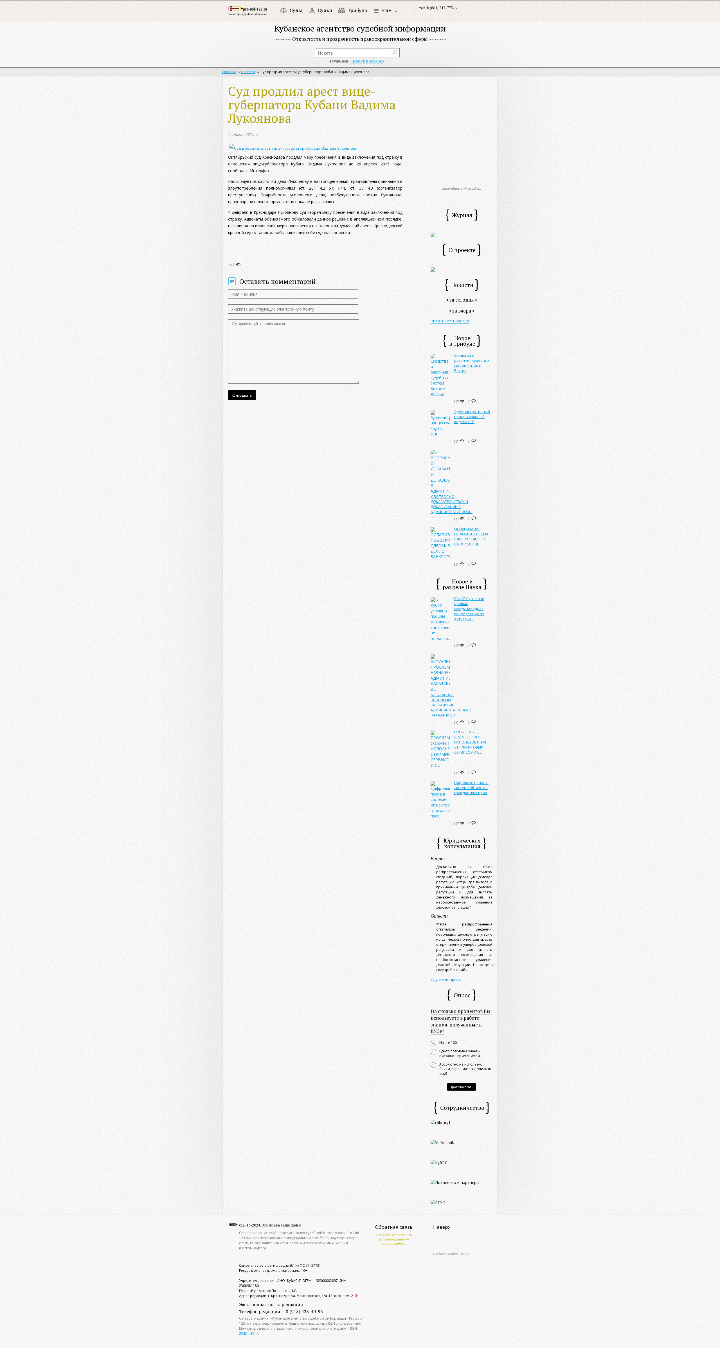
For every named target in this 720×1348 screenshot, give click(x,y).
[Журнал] (433, 234)
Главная (229, 71)
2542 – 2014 (248, 1333)
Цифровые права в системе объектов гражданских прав (471, 787)
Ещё (386, 10)
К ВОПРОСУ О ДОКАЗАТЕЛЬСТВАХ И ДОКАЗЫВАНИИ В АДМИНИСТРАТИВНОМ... (451, 504)
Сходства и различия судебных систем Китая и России (472, 363)
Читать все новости (450, 320)
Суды (296, 10)
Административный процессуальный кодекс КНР (472, 416)
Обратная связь (394, 1227)
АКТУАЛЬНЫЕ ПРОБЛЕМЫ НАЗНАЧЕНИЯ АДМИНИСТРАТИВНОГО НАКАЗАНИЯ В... (451, 705)
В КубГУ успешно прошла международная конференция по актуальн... (469, 608)
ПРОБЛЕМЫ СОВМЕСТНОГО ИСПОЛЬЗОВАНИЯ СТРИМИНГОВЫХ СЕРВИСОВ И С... (470, 742)
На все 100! (448, 1043)
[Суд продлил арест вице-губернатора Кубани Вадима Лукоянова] (293, 148)
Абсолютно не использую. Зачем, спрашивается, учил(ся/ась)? (465, 1069)
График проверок (367, 61)
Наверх (442, 1227)
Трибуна (357, 10)
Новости (248, 71)
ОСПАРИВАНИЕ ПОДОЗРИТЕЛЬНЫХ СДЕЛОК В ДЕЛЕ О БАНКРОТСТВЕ (471, 536)
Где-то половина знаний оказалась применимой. (460, 1053)
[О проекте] (433, 269)
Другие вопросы (446, 979)
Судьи (325, 10)
